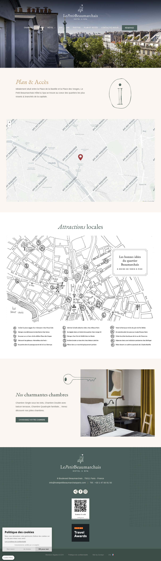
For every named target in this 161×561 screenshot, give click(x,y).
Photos (76, 28)
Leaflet (145, 201)
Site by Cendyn (98, 555)
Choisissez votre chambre (32, 420)
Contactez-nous (109, 28)
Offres (40, 28)
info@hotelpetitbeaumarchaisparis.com (67, 482)
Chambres (29, 28)
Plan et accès (91, 28)
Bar (61, 28)
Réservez (129, 28)
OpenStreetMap (151, 201)
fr (110, 555)
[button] (80, 157)
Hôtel (50, 28)
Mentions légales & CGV (54, 555)
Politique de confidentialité (78, 555)
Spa (67, 28)
